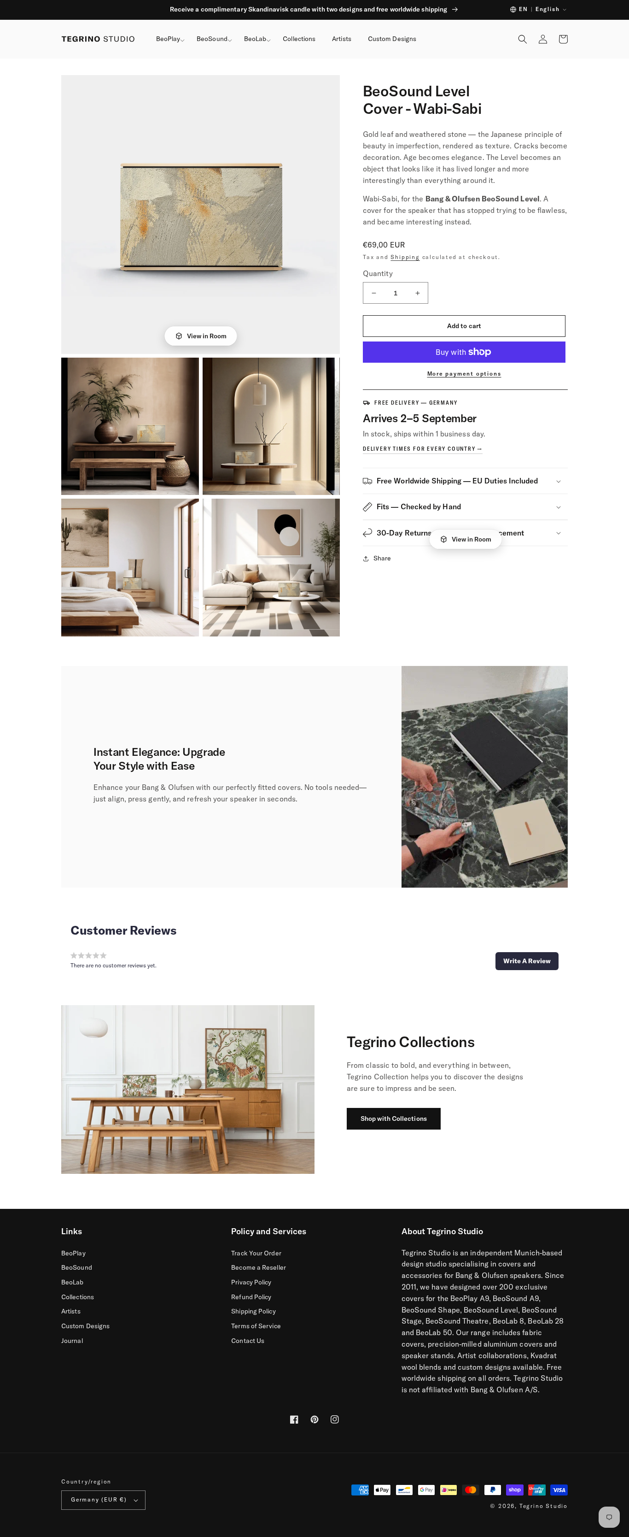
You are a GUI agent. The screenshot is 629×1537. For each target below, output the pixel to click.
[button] (168, 39)
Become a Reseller (258, 1267)
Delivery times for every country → (423, 448)
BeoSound (76, 1267)
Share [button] (382, 558)
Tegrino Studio (543, 1505)
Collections (77, 1297)
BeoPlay (73, 1253)
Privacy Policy (251, 1282)
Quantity (378, 273)
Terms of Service (255, 1326)
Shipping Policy (253, 1311)
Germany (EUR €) (99, 1499)
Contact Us (247, 1341)
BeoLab (72, 1282)
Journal (72, 1341)
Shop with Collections (394, 1118)
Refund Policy (251, 1297)
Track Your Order (256, 1253)
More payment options (464, 373)
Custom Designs (85, 1326)
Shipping (404, 256)
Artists (71, 1311)
